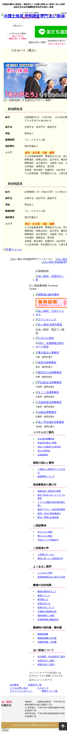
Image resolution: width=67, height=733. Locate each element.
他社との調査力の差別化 (49, 447)
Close (5, 730)
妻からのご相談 (45, 536)
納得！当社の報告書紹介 (49, 513)
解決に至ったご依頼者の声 (50, 558)
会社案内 (14, 685)
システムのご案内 (17, 36)
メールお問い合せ (19, 688)
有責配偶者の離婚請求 (48, 619)
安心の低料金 (44, 450)
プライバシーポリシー (21, 691)
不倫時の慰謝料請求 (47, 611)
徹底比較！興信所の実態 (49, 491)
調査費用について (46, 476)
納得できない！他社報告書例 (51, 509)
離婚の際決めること (47, 591)
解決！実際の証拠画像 (48, 517)
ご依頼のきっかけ (46, 554)
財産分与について (46, 607)
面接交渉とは (44, 603)
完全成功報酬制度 (46, 439)
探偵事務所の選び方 (56, 42)
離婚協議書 (43, 634)
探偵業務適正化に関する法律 (51, 577)
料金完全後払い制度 (47, 442)
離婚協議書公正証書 (47, 638)
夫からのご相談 (45, 532)
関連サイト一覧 (50, 691)
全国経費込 (43, 455)
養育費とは (43, 599)
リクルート (42, 688)
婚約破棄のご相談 (46, 615)
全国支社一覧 (35, 685)
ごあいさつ (17, 26)
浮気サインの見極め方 (48, 540)
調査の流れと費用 (37, 42)
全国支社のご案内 (46, 660)
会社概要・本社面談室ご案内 (51, 656)
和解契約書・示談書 (47, 642)
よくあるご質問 (45, 573)
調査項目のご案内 (46, 664)
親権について (44, 595)
